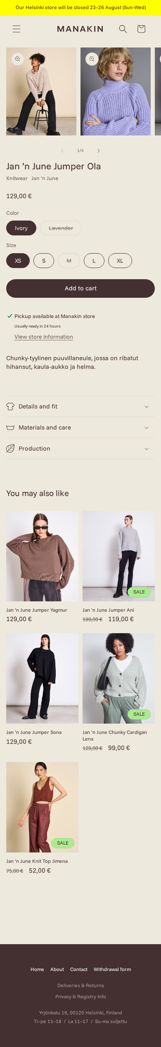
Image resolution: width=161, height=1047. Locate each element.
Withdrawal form (112, 969)
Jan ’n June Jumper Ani (108, 610)
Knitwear (17, 178)
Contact (79, 969)
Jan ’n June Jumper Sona (34, 732)
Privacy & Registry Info (80, 996)
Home (37, 969)
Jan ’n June (44, 178)
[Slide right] (99, 151)
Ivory (21, 228)
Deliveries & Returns (80, 985)
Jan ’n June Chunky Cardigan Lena (115, 735)
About (57, 969)
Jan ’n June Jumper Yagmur (36, 610)
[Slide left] (62, 151)
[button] (16, 29)
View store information (43, 336)
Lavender (65, 229)
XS (18, 260)
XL (120, 260)
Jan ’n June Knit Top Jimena (37, 861)
